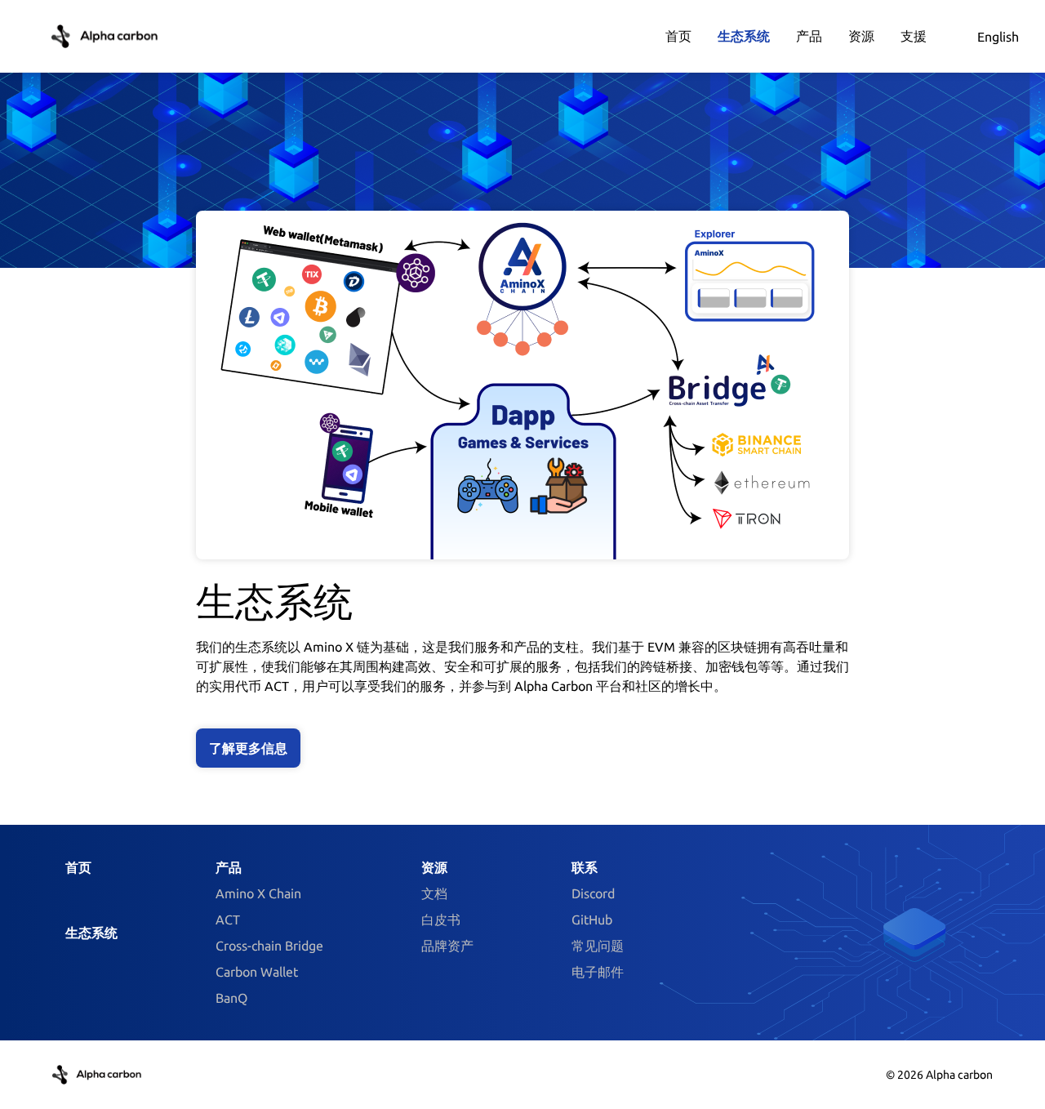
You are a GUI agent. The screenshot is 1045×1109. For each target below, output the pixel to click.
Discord (593, 893)
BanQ (231, 998)
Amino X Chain (258, 893)
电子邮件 (597, 971)
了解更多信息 (248, 748)
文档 (434, 893)
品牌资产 (447, 945)
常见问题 (597, 945)
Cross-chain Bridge (269, 945)
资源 (434, 867)
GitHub (591, 919)
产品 (229, 867)
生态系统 (91, 932)
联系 (584, 867)
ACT (228, 919)
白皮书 (440, 919)
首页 (78, 867)
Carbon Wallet (257, 971)
